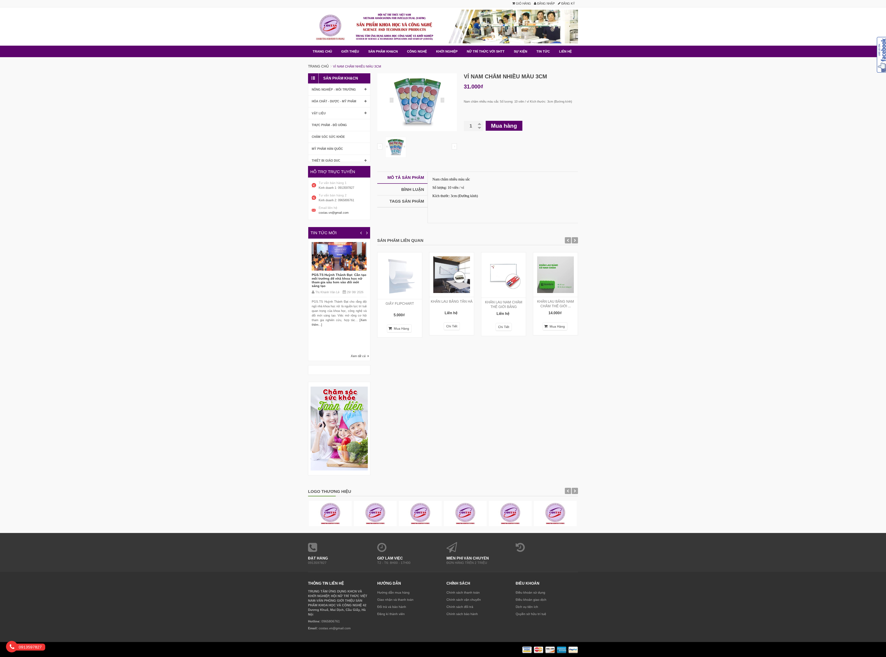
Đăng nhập (545, 3)
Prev (379, 146)
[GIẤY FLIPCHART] (399, 275)
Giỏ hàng (523, 3)
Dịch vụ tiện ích (527, 607)
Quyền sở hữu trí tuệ (531, 614)
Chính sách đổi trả (459, 607)
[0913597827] (12, 647)
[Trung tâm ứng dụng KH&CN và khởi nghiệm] (443, 26)
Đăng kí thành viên (391, 614)
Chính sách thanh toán (463, 592)
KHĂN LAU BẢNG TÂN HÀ (452, 301)
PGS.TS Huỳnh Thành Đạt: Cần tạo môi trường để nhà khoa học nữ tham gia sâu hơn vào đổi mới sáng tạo (339, 280)
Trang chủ (318, 66)
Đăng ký (567, 3)
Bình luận (412, 189)
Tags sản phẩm (406, 201)
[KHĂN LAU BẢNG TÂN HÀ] (451, 274)
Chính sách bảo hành (462, 614)
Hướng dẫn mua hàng (393, 592)
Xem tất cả (358, 356)
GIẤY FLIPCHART (400, 303)
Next (454, 146)
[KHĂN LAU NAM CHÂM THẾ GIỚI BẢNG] (503, 275)
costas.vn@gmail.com (334, 212)
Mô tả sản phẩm (405, 177)
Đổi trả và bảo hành (391, 607)
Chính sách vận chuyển (463, 599)
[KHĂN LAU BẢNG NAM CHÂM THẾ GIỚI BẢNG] (555, 274)
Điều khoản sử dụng (530, 592)
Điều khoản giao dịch (531, 599)
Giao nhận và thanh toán (395, 599)
